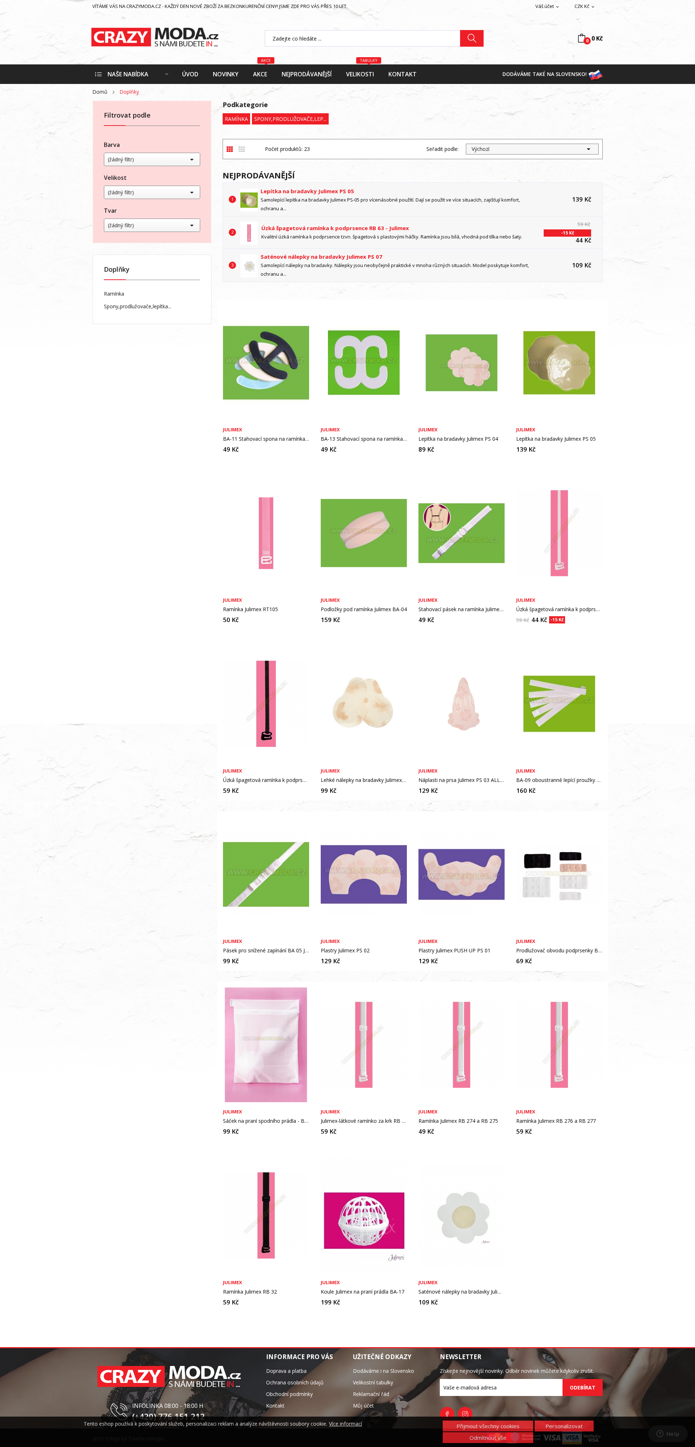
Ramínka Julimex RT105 (250, 609)
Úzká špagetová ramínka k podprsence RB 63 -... (559, 609)
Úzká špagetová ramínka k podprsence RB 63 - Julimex (335, 228)
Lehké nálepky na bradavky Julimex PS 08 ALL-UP (364, 780)
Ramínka (114, 293)
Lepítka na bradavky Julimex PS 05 (307, 191)
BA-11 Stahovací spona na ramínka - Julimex (266, 439)
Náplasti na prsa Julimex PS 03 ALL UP (461, 780)
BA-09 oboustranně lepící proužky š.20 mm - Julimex (559, 780)
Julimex (232, 429)
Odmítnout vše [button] (487, 1437)
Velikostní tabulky (373, 1382)
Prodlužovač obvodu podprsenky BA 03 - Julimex (559, 950)
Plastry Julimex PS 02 (345, 950)
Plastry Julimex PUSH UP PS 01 (454, 950)
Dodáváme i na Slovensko (383, 1370)
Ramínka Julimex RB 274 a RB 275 (458, 1121)
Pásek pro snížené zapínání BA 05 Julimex (266, 950)
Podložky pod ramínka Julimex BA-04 (364, 609)
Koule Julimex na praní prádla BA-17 (362, 1292)
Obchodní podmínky (289, 1394)
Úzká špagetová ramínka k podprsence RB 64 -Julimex (266, 780)
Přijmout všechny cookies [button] (487, 1426)
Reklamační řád (371, 1394)
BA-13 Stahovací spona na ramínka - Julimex (364, 439)
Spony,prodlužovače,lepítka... (137, 306)
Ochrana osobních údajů (295, 1382)
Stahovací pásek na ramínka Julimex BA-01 (461, 609)
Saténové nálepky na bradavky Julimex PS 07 (321, 256)
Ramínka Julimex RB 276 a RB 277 (556, 1121)
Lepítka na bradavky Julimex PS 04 (458, 439)
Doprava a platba (286, 1370)
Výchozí (532, 149)
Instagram (465, 1414)
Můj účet (363, 1405)
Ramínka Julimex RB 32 (250, 1292)
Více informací (345, 1424)
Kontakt (275, 1405)
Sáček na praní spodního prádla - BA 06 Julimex (266, 1121)
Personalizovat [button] (564, 1426)
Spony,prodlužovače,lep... (290, 118)
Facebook (447, 1414)
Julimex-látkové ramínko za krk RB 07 (364, 1121)
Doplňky (117, 270)
